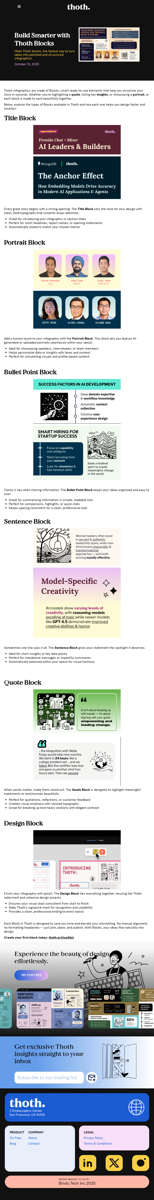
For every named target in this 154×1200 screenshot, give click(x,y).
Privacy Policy (93, 1138)
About (32, 1138)
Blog (13, 1143)
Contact (34, 1143)
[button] (19, 6)
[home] (81, 7)
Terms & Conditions (98, 1143)
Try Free (15, 1138)
